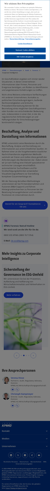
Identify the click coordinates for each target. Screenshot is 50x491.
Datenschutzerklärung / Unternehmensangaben (25, 39)
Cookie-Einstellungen (25, 43)
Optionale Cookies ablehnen (25, 50)
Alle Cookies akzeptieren (25, 57)
